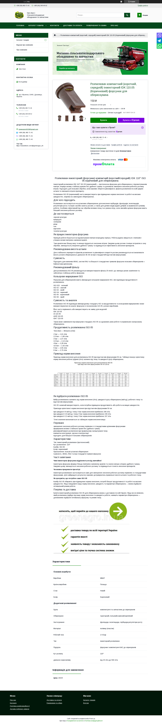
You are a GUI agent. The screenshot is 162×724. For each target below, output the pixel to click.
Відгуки (86, 703)
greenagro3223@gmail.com (28, 129)
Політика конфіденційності (20, 706)
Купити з (127, 120)
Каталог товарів (35, 25)
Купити (103, 120)
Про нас (114, 25)
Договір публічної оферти (19, 709)
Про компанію (21, 50)
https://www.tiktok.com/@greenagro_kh (29, 146)
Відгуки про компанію (24, 45)
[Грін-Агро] (19, 19)
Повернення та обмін (96, 25)
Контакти (54, 25)
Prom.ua (92, 718)
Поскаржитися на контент (75, 721)
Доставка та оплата (72, 25)
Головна (20, 25)
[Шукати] (127, 15)
